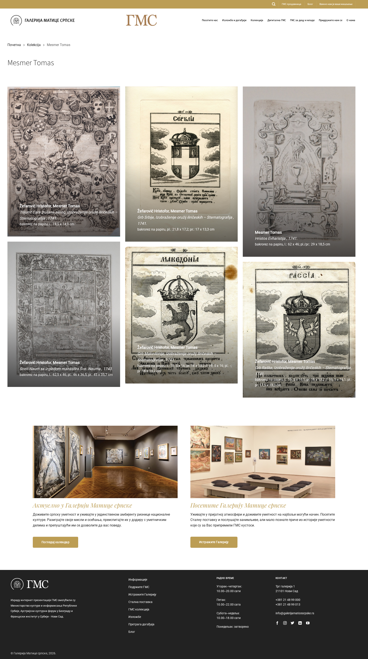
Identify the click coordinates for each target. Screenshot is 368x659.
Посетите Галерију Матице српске (238, 505)
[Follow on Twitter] (292, 623)
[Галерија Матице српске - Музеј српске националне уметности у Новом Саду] (43, 20)
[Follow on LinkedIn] (300, 623)
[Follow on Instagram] (285, 623)
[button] (273, 4)
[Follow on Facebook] (277, 623)
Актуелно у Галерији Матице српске (82, 505)
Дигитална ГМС (276, 20)
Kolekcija (34, 45)
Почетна (14, 45)
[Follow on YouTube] (307, 623)
